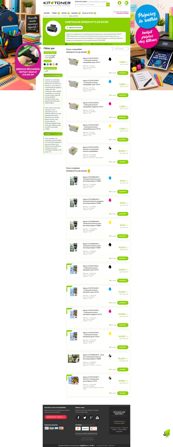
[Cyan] (48, 64)
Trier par (112, 48)
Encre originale (50, 57)
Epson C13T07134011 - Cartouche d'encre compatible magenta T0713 (93, 105)
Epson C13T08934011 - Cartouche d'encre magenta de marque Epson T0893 (93, 201)
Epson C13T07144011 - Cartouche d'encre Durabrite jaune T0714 (91, 335)
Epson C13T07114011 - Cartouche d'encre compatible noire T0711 (91, 60)
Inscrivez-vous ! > (56, 417)
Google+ (91, 417)
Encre (64, 13)
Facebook (78, 417)
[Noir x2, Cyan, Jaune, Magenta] (57, 64)
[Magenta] (51, 64)
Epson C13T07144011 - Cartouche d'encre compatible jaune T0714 (92, 127)
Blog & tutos (87, 13)
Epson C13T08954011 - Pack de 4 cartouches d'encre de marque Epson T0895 (93, 357)
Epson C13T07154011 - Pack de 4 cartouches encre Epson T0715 (91, 379)
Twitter (85, 417)
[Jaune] (54, 64)
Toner (54, 13)
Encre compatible (50, 56)
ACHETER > (123, 73)
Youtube (97, 417)
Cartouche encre (55, 16)
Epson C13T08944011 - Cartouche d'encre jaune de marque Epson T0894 (92, 223)
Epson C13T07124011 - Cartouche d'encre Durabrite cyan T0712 (91, 290)
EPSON (64, 16)
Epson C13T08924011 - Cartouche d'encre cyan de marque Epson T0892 (92, 179)
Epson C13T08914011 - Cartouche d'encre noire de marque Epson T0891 (92, 246)
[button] (119, 422)
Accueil (47, 13)
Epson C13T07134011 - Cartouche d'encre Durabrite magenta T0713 (92, 312)
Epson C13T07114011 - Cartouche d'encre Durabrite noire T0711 (91, 268)
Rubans (74, 13)
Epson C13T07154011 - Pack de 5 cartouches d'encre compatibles (91, 149)
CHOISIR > (122, 162)
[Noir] (45, 64)
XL (46, 71)
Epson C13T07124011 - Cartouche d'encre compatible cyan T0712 (91, 82)
